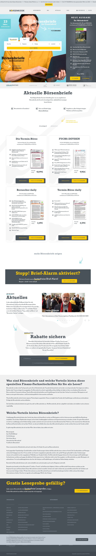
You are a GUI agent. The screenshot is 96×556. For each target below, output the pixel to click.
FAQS (7, 517)
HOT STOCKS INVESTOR (72, 512)
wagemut (78, 553)
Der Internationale (23, 527)
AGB (7, 524)
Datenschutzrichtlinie (26, 541)
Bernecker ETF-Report (23, 515)
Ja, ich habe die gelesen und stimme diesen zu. (49, 363)
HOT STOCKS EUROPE (72, 510)
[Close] (94, 16)
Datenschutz (9, 520)
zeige (33, 48)
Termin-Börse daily (71, 522)
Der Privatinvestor (22, 529)
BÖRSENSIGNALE (22, 520)
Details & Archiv (23, 180)
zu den (85, 78)
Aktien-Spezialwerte (23, 507)
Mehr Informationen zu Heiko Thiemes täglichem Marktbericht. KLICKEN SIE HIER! (65, 316)
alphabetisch (54, 126)
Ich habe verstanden (82, 539)
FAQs (68, 10)
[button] (25, 39)
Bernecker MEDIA (22, 517)
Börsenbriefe (37, 10)
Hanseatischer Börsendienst (50, 531)
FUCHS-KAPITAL (46, 528)
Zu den (82, 490)
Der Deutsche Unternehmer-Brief (26, 524)
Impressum (9, 522)
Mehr (56, 30)
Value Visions (70, 524)
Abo (48, 10)
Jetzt (75, 78)
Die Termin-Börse (47, 516)
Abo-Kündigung (10, 532)
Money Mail (70, 517)
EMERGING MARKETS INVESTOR (49, 519)
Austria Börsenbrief (23, 510)
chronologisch (43, 126)
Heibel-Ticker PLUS (71, 507)
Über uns (8, 507)
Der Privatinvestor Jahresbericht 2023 (52, 511)
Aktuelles (58, 10)
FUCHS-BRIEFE (46, 523)
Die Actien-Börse (47, 514)
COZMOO (87, 553)
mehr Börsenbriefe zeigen (48, 254)
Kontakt (8, 527)
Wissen (8, 529)
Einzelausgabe (36, 180)
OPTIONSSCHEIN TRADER (72, 520)
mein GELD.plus (70, 515)
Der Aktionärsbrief (23, 522)
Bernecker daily (22, 512)
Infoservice (81, 10)
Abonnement (9, 512)
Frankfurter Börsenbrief (49, 521)
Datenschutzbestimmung (46, 363)
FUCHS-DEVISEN (46, 526)
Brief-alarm (69, 281)
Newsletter (61, 358)
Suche (90, 10)
